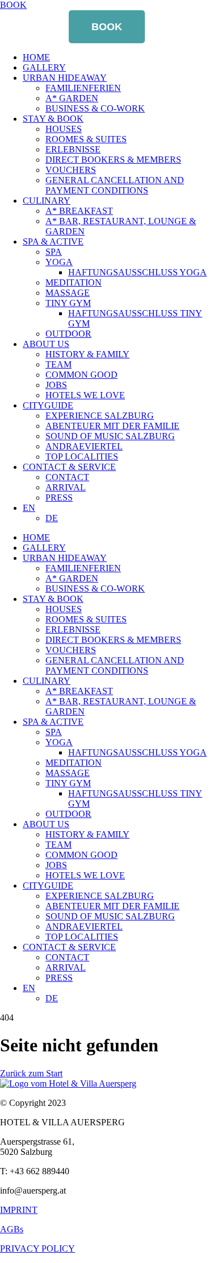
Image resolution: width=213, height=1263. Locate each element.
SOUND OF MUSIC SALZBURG (110, 436)
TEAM (58, 364)
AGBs (11, 1229)
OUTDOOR (68, 334)
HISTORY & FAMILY (87, 354)
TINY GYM (68, 303)
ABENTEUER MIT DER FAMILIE (112, 426)
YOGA (59, 262)
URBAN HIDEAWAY (65, 77)
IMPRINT (18, 1210)
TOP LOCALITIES (81, 456)
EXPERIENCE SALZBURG (99, 415)
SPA (53, 252)
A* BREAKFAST (79, 211)
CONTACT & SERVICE (69, 467)
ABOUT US (46, 344)
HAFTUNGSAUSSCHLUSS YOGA (137, 272)
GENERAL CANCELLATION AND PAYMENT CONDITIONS (114, 185)
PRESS (59, 497)
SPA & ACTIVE (53, 241)
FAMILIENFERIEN (83, 88)
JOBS (56, 385)
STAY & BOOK (53, 118)
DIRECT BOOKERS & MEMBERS (113, 159)
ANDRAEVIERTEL (84, 446)
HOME (36, 57)
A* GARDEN (71, 98)
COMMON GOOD (81, 374)
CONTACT (67, 477)
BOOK (106, 26)
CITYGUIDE (48, 405)
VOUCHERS (70, 170)
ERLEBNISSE (73, 149)
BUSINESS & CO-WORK (95, 108)
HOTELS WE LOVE (85, 395)
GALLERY (44, 67)
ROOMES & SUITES (86, 139)
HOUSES (63, 129)
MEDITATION (73, 282)
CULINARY (46, 200)
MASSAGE (67, 293)
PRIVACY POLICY (37, 1248)
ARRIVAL (65, 487)
